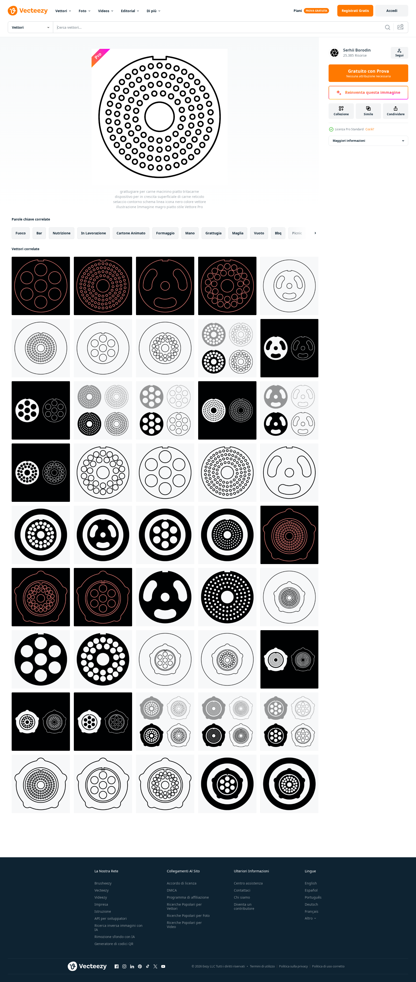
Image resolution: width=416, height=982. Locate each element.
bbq (278, 233)
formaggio (165, 233)
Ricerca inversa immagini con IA (118, 927)
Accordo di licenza (181, 883)
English (311, 883)
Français (311, 911)
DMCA (172, 890)
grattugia (213, 233)
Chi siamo (242, 897)
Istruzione (102, 911)
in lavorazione (93, 233)
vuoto (259, 233)
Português (313, 897)
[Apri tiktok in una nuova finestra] (148, 966)
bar (39, 233)
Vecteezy (101, 890)
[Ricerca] (388, 27)
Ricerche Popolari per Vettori (184, 906)
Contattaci (242, 890)
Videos (103, 11)
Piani (298, 10)
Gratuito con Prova (368, 73)
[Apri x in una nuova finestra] (155, 966)
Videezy (100, 897)
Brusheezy (102, 883)
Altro (309, 918)
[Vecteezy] (28, 11)
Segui (399, 55)
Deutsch (311, 904)
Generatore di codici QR (113, 943)
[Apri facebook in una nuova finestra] (117, 966)
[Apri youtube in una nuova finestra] (163, 966)
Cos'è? (369, 129)
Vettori (61, 11)
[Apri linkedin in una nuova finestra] (132, 966)
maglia (237, 233)
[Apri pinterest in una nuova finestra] (140, 966)
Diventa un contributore (244, 906)
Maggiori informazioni (349, 141)
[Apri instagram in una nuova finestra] (124, 966)
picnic (297, 233)
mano (190, 233)
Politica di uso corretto (328, 966)
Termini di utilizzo (262, 966)
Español (311, 890)
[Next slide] (311, 233)
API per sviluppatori (110, 918)
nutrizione (61, 233)
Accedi (391, 10)
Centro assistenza (248, 883)
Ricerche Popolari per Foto (188, 915)
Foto (82, 11)
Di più (151, 11)
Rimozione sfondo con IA (114, 936)
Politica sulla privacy (293, 966)
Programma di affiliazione (188, 897)
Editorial (128, 11)
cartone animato (131, 233)
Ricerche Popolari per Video (184, 924)
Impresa (101, 904)
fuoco (21, 233)
